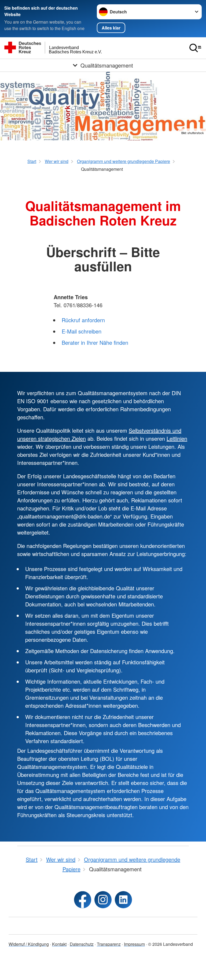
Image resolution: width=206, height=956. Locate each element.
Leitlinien (177, 438)
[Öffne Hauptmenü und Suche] (195, 48)
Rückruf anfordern (83, 320)
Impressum (134, 944)
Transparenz (109, 944)
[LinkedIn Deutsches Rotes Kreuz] (123, 899)
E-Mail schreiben (81, 331)
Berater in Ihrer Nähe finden (95, 342)
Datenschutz (82, 944)
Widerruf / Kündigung (29, 944)
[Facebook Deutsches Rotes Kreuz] (82, 899)
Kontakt (59, 944)
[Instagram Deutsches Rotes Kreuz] (103, 899)
